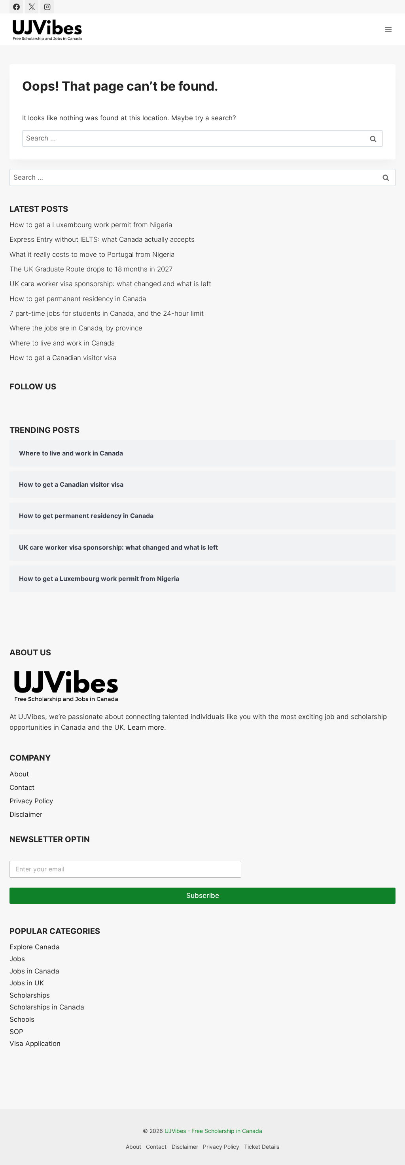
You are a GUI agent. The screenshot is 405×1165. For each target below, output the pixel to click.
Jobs (17, 959)
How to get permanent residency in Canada (77, 299)
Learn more (146, 727)
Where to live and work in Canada (62, 343)
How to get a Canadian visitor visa (62, 358)
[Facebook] (16, 6)
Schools (21, 1019)
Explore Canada (34, 947)
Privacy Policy (31, 801)
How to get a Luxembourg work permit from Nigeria (90, 225)
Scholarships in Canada (46, 1007)
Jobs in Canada (34, 971)
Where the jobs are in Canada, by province (75, 328)
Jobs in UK (26, 983)
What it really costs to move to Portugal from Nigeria (91, 254)
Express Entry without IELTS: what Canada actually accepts (102, 239)
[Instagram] (47, 6)
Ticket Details (261, 1146)
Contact (21, 787)
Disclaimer (25, 814)
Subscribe (202, 895)
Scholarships (29, 995)
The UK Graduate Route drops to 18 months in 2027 (91, 269)
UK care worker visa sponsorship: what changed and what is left (110, 284)
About (19, 774)
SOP (16, 1032)
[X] (31, 6)
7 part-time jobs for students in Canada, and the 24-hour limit (106, 313)
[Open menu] (388, 29)
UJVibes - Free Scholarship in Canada (213, 1130)
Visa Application (35, 1043)
